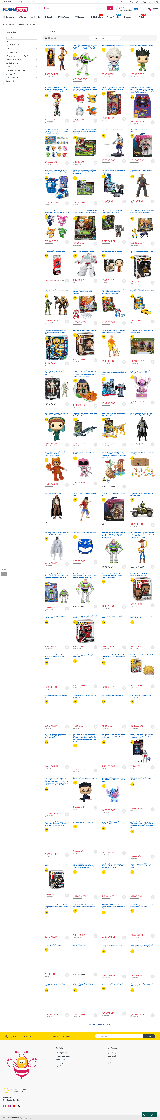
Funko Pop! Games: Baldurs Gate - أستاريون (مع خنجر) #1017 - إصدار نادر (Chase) (55, 656)
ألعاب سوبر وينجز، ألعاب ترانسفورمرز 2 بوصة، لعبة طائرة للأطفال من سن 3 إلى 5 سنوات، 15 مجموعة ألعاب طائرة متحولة (56, 131)
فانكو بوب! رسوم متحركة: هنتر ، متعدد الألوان (113, 45)
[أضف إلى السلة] (67, 75)
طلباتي (110, 1063)
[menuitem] (9, 17)
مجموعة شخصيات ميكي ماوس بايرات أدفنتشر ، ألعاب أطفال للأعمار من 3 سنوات (142, 905)
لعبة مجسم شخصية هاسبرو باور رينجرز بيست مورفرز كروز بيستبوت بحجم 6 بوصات (113, 945)
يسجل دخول (112, 1053)
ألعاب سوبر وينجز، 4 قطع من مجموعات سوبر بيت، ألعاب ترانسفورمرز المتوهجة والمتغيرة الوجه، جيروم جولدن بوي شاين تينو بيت (56, 823)
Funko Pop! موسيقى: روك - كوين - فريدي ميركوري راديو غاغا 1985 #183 (56, 616)
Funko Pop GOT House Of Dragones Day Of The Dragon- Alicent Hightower (56, 414)
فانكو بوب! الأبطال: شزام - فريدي (53, 945)
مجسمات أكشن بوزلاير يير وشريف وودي (54, 45)
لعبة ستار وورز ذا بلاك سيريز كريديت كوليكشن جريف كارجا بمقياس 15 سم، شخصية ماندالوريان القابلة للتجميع (56, 906)
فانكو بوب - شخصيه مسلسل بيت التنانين (112, 251)
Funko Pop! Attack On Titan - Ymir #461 (84, 330)
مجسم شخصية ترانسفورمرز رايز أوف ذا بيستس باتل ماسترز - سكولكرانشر (85, 414)
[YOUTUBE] (14, 1106)
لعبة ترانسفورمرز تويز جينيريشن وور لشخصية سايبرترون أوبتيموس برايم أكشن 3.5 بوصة (113, 88)
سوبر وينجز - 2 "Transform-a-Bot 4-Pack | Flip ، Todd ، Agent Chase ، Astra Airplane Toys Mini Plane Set (85, 89)
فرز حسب (94, 38)
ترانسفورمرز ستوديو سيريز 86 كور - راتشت (84, 251)
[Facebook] (4, 1106)
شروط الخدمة (60, 1063)
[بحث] (110, 8)
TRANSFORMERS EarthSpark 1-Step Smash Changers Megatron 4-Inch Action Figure (114, 372)
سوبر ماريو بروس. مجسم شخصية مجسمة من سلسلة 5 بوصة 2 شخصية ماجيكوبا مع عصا (84, 905)
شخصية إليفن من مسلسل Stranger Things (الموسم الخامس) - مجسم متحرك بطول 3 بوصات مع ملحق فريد (141, 735)
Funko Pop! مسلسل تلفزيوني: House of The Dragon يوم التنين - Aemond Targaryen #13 (114, 656)
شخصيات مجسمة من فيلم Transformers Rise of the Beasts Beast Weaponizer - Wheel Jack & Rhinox (85, 212)
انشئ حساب (112, 1056)
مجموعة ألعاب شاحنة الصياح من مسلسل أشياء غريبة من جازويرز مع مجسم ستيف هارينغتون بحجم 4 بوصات (113, 735)
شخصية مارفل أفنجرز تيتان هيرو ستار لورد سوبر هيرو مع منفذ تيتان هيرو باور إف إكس (56, 533)
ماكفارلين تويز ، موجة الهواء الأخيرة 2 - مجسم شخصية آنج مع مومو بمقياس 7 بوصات (113, 331)
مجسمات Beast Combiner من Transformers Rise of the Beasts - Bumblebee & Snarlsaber (142, 212)
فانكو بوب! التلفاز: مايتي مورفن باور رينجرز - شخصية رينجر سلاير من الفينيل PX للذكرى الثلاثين (141, 865)
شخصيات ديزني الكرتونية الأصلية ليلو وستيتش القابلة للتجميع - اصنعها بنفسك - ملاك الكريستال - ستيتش (113, 779)
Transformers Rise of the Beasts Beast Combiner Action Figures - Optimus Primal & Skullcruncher (113, 575)
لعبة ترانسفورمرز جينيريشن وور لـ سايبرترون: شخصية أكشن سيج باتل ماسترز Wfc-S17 (141, 945)
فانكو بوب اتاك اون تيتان (79, 945)
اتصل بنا (58, 1066)
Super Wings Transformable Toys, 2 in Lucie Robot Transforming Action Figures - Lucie (56, 171)
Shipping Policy (61, 1053)
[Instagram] (19, 1106)
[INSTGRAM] (9, 1106)
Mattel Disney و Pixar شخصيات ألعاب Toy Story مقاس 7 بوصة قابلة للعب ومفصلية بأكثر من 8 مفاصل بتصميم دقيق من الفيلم (84, 575)
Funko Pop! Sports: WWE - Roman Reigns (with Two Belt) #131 (140, 574)
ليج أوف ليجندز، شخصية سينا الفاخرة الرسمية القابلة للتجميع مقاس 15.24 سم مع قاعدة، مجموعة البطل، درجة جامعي (113, 865)
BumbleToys (14, 1118)
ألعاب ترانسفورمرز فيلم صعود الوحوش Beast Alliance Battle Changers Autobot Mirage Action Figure (85, 171)
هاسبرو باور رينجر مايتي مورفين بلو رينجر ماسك (85, 532)
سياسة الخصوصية (61, 1059)
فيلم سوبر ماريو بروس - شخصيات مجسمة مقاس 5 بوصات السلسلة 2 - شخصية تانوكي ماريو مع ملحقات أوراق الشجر (56, 453)
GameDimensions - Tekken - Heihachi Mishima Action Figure (141, 171)
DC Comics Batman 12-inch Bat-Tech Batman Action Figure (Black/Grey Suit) (141, 414)
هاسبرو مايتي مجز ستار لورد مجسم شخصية (112, 984)
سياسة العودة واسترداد (63, 1056)
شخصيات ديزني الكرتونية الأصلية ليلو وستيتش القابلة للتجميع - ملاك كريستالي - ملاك (141, 371)
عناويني (110, 1059)
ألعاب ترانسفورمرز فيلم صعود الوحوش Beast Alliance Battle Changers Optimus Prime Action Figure (85, 131)
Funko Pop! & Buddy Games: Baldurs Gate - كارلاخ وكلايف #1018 (141, 616)
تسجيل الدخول (148, 2)
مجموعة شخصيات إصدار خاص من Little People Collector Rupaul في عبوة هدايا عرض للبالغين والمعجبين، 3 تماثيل (84, 865)
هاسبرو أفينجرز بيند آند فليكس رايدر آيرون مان (84, 822)
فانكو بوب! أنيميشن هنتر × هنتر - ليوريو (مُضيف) (85, 778)
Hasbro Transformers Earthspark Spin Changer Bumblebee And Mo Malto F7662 (55, 332)
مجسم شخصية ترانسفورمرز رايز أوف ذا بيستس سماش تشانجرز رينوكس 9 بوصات (114, 211)
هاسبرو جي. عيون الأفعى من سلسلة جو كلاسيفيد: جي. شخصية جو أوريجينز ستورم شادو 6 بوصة (56, 372)
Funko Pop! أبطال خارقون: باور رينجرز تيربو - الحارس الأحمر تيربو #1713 (85, 616)
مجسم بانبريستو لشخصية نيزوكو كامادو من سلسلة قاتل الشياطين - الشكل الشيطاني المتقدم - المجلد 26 (55, 735)
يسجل (140, 2)
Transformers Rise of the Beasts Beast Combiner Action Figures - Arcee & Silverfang (84, 291)
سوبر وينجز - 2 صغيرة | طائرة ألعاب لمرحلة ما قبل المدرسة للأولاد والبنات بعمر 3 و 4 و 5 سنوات (57, 211)
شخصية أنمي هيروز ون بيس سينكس (53, 493)
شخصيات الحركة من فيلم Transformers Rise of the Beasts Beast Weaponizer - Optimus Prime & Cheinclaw (113, 291)
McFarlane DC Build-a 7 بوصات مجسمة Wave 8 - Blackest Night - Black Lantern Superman (113, 906)
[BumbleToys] (15, 9)
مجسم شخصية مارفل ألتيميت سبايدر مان (55, 251)
